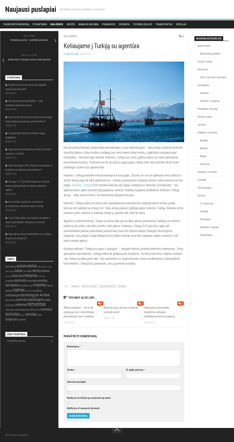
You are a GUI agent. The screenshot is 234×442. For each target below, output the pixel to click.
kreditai (43, 280)
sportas (37, 310)
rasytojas (72, 54)
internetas (41, 276)
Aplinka (204, 148)
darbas (46, 271)
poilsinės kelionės (107, 286)
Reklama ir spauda (209, 227)
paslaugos (35, 299)
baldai (18, 271)
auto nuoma (9, 271)
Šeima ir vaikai (205, 116)
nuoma (38, 290)
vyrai (40, 315)
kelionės (75, 286)
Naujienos (56, 24)
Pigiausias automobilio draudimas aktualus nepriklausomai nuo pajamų (159, 312)
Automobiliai (204, 45)
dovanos (8, 276)
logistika (24, 285)
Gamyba (204, 211)
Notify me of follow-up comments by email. (89, 398)
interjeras (30, 275)
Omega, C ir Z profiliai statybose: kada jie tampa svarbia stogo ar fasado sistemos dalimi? (27, 186)
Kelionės (204, 93)
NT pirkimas (29, 291)
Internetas (203, 69)
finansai (17, 276)
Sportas (202, 124)
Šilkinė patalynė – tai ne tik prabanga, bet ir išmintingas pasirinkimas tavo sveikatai (79, 312)
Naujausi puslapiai (30, 9)
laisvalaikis (12, 285)
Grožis (71, 24)
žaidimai (22, 319)
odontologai (12, 295)
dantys (36, 271)
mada (31, 286)
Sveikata (124, 24)
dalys (29, 271)
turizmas (122, 286)
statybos (46, 309)
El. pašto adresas (135, 369)
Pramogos (108, 24)
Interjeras (205, 164)
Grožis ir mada (205, 61)
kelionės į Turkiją (89, 286)
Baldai (203, 156)
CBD (24, 271)
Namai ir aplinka (88, 24)
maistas (39, 285)
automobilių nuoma (44, 267)
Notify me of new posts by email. (83, 408)
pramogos (10, 305)
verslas (31, 314)
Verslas (181, 24)
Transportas (164, 24)
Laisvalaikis (203, 85)
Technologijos (142, 24)
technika (12, 314)
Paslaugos (205, 219)
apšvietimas (10, 266)
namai (18, 290)
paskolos (22, 300)
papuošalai (10, 300)
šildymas (11, 319)
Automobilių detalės (210, 53)
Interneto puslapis (76, 381)
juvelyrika (9, 280)
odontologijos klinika (35, 295)
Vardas (71, 369)
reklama (21, 304)
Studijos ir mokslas (207, 172)
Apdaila (204, 140)
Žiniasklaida (206, 235)
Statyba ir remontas (207, 132)
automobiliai (26, 265)
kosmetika (32, 280)
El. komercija (206, 203)
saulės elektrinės (22, 309)
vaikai (22, 315)
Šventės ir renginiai (209, 101)
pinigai (47, 299)
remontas (36, 304)
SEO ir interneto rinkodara (213, 77)
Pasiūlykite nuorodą (16, 24)
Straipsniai (40, 24)
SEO (32, 309)
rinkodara (9, 309)
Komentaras (74, 346)
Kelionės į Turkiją (81, 185)
